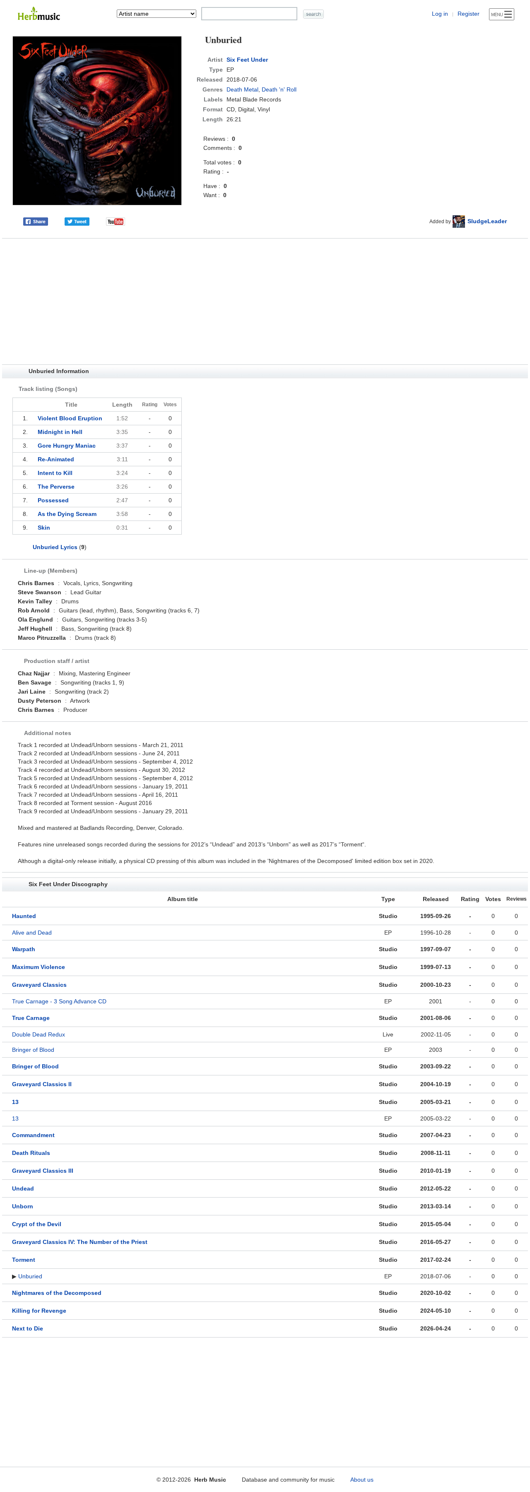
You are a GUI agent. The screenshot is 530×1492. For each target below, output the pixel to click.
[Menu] (501, 14)
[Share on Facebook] (35, 221)
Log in (440, 13)
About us (361, 1479)
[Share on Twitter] (77, 221)
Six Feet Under (247, 59)
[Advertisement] (265, 301)
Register (468, 13)
